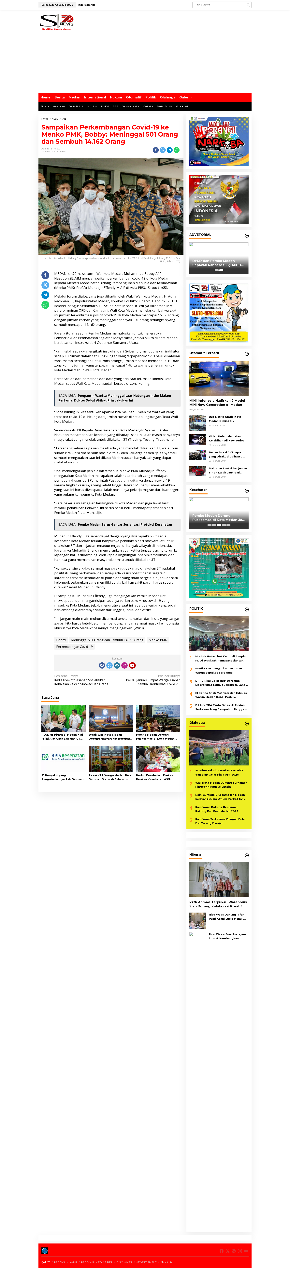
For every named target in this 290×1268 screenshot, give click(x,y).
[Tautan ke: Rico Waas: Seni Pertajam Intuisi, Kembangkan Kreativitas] (197, 1080)
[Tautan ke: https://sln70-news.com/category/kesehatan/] (246, 490)
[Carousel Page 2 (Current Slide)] (221, 270)
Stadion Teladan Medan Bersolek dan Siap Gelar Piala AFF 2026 (219, 772)
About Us (166, 1262)
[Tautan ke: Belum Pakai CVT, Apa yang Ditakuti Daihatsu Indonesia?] (197, 455)
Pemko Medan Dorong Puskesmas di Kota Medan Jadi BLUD (155, 737)
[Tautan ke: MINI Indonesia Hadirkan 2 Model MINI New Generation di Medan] (219, 378)
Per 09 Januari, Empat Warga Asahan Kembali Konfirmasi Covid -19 (153, 680)
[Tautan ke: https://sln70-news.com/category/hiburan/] (246, 855)
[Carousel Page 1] (217, 270)
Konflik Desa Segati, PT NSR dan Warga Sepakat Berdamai (218, 670)
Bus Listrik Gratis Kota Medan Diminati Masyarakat (225, 419)
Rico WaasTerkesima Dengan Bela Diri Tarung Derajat (220, 821)
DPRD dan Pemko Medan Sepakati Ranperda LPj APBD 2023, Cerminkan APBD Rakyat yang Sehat (218, 263)
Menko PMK (158, 640)
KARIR (73, 1262)
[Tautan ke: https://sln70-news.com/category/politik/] (246, 609)
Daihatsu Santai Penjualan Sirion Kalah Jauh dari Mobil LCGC (228, 471)
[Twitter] (109, 665)
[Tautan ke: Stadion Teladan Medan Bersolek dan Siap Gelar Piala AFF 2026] (219, 747)
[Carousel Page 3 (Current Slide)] (219, 525)
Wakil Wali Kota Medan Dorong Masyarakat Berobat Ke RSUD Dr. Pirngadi (109, 737)
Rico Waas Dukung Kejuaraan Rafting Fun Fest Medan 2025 (216, 809)
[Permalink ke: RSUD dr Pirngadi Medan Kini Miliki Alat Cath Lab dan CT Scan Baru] (63, 718)
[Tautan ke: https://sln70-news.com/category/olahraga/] (246, 723)
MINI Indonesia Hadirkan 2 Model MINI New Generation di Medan (217, 403)
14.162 (89, 324)
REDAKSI (59, 1262)
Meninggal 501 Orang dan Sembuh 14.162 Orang (107, 640)
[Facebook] (102, 665)
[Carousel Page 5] (228, 525)
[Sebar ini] (156, 150)
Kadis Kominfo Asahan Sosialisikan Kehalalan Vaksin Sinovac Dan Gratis (81, 680)
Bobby (61, 640)
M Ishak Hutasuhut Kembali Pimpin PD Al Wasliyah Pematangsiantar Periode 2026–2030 (220, 659)
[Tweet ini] (163, 150)
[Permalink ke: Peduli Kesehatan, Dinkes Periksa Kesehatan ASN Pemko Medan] (158, 758)
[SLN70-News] (56, 21)
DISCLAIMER (124, 1262)
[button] (248, 5)
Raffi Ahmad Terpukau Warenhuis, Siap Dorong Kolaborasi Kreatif (218, 904)
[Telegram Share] (170, 150)
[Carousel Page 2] (214, 525)
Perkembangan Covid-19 (74, 646)
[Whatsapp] (177, 150)
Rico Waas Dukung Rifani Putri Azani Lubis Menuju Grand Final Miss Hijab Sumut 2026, (227, 917)
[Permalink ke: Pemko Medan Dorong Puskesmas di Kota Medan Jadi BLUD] (158, 718)
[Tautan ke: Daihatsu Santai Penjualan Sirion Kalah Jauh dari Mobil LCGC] (197, 471)
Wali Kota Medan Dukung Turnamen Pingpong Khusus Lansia (221, 784)
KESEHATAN (48, 151)
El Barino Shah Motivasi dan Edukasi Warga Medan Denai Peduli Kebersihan (221, 695)
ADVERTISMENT (146, 1262)
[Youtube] (132, 665)
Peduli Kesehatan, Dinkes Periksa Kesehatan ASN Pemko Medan (154, 777)
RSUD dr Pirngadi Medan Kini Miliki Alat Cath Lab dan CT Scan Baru (62, 737)
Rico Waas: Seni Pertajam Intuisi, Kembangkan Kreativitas (227, 936)
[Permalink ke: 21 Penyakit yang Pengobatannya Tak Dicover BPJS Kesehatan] (63, 758)
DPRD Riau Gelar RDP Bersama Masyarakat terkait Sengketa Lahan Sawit (221, 683)
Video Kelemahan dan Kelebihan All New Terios (226, 438)
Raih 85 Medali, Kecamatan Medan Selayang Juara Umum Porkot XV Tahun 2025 (220, 797)
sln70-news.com (80, 273)
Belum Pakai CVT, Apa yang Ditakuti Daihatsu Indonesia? (225, 455)
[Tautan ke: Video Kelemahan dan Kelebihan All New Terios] (197, 439)
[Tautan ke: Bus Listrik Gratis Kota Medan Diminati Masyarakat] (197, 422)
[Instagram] (124, 665)
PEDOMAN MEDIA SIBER (96, 1262)
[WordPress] (117, 665)
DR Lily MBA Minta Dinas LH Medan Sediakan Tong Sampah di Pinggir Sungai (220, 707)
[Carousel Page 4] (224, 525)
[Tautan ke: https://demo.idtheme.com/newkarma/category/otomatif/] (246, 353)
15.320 (163, 315)
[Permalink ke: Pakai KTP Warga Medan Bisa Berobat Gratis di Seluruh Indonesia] (111, 758)
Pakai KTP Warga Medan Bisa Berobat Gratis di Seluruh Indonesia (110, 777)
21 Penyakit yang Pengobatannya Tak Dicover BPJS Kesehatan (62, 777)
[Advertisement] (145, 63)
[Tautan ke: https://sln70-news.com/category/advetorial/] (246, 235)
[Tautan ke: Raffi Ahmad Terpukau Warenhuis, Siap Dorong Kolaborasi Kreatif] (219, 879)
